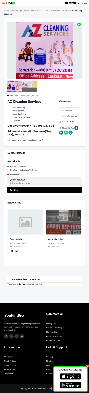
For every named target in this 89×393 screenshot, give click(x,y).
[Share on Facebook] (76, 128)
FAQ (48, 365)
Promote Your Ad (53, 340)
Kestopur (16, 243)
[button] (78, 202)
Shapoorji (55, 243)
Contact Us (51, 373)
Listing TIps (51, 323)
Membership (51, 332)
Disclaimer (8, 373)
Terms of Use (9, 369)
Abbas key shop (56, 239)
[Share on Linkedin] (61, 133)
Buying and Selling (54, 328)
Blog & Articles (10, 361)
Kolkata (35, 96)
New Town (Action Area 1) (20, 96)
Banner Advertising (54, 336)
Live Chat (50, 361)
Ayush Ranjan (14, 161)
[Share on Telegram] (70, 133)
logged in (23, 284)
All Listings (8, 357)
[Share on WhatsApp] (66, 133)
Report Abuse (68, 122)
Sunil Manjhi (16, 239)
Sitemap (49, 357)
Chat (16, 190)
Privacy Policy (10, 365)
